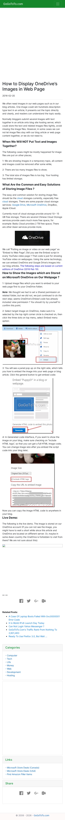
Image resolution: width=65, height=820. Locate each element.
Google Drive (18, 204)
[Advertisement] (32, 42)
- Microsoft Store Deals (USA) (20, 771)
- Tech (8, 658)
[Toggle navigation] (58, 4)
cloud (20, 198)
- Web (8, 668)
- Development (13, 672)
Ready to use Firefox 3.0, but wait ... (28, 636)
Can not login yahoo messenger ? (26, 626)
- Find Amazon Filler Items (18, 774)
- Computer (11, 655)
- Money (9, 665)
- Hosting (10, 675)
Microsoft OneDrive (37, 204)
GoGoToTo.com (13, 4)
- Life (8, 662)
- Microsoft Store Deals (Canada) (22, 767)
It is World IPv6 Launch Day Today (26, 623)
